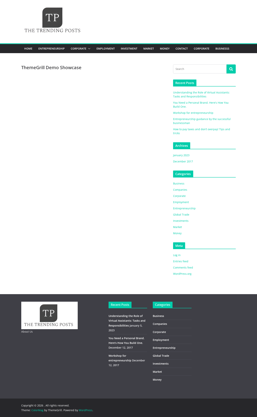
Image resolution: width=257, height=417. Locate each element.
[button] (88, 48)
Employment (106, 48)
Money (165, 48)
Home (28, 48)
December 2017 (183, 161)
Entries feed (180, 261)
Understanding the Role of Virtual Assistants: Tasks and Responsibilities (127, 320)
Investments (181, 221)
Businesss (222, 48)
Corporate (78, 48)
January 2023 (181, 155)
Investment (129, 48)
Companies (180, 189)
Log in (177, 255)
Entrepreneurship (51, 48)
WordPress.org (182, 273)
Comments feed (183, 267)
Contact (182, 48)
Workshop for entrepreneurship (193, 113)
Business (178, 183)
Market (148, 48)
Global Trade (181, 214)
